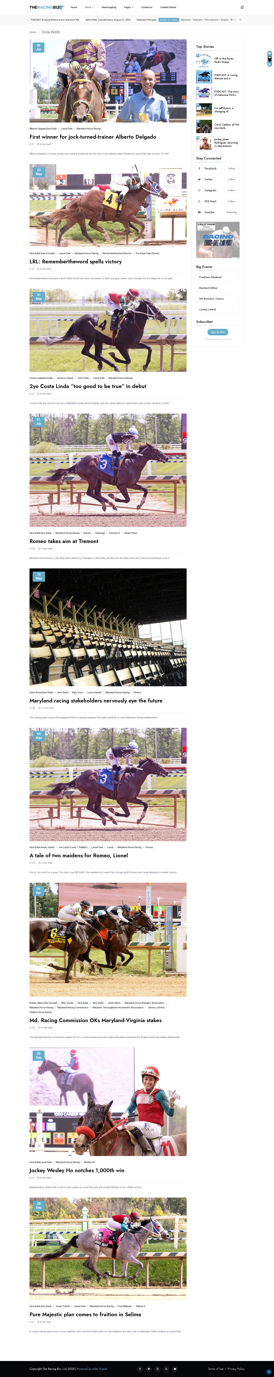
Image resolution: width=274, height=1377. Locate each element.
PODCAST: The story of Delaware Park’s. (226, 93)
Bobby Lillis (35, 1002)
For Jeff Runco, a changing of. (223, 109)
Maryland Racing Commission (73, 1007)
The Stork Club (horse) (147, 253)
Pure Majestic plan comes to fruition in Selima (85, 1314)
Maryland (185, 19)
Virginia (224, 19)
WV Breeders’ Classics (211, 298)
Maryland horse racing (89, 128)
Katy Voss (77, 692)
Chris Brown (35, 692)
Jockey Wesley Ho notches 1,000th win (76, 1170)
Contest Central (168, 7)
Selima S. (141, 1306)
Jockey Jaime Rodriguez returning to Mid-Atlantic (226, 143)
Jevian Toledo (47, 847)
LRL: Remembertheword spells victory (75, 261)
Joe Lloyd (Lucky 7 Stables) (73, 847)
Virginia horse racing (40, 1012)
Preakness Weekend (210, 277)
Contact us (146, 7)
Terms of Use (216, 1369)
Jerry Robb (45, 533)
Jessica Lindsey (65, 378)
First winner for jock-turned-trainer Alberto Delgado (92, 137)
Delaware (197, 19)
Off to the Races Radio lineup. (223, 60)
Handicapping (109, 7)
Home (74, 7)
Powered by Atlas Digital (92, 1369)
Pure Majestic (125, 1306)
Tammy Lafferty (156, 1007)
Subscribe (231, 212)
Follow (231, 168)
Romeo (87, 533)
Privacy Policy (236, 1369)
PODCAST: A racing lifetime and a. (226, 76)
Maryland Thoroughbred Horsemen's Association (118, 1007)
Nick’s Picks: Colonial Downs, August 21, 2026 (133, 20)
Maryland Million (208, 288)
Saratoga (100, 533)
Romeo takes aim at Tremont (63, 541)
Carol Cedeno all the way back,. (226, 126)
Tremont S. (114, 533)
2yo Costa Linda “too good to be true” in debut (87, 386)
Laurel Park (66, 128)
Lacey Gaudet (94, 692)
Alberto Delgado (37, 128)
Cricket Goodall (49, 1002)
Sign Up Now (218, 332)
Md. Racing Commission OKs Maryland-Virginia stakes (95, 1020)
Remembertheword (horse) (117, 253)
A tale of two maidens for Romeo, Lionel (78, 855)
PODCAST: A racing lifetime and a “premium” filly (80, 20)
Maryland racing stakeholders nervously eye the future (96, 701)
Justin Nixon (114, 1002)
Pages (127, 7)
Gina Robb (51, 32)
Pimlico (137, 692)
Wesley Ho (89, 1162)
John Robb (83, 378)
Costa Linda (35, 378)
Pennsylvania (211, 19)
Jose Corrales (47, 253)
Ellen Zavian (67, 1002)
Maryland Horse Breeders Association (144, 1002)
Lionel (110, 847)
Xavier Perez (130, 533)
